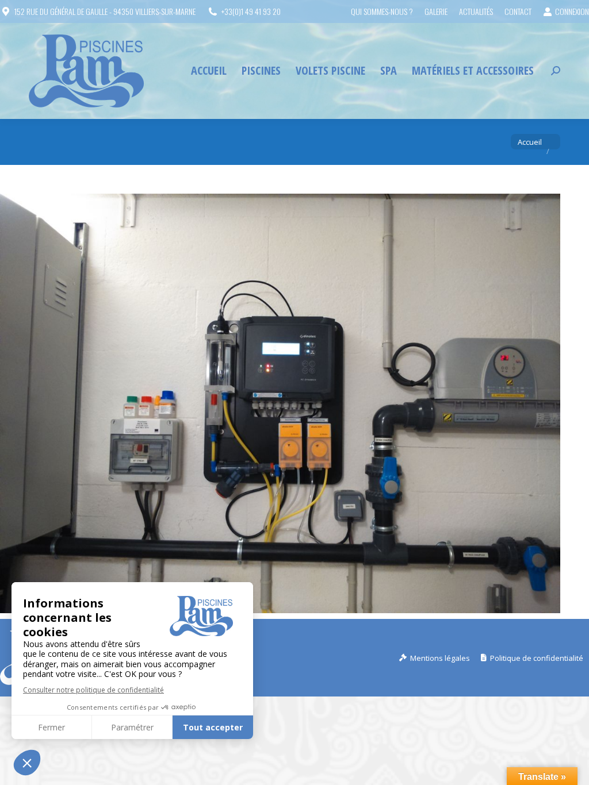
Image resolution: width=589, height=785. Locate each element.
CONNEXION (572, 11)
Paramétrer (132, 727)
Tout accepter (213, 727)
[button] (27, 762)
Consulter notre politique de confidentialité (93, 690)
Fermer (51, 727)
